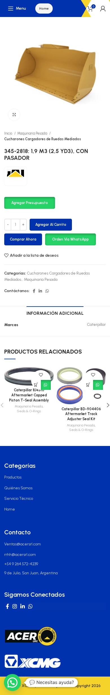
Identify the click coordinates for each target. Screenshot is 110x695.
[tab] (55, 312)
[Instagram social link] (15, 606)
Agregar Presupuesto (29, 203)
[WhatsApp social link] (47, 291)
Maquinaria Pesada (32, 133)
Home (44, 8)
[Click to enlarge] (14, 114)
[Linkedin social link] (40, 291)
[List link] (55, 477)
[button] (29, 202)
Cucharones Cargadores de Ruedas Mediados (42, 139)
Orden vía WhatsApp (70, 239)
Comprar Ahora (23, 239)
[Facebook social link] (34, 291)
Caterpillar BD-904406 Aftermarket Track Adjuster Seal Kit (81, 414)
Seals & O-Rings (29, 411)
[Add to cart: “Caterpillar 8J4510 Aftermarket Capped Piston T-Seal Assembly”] (36, 385)
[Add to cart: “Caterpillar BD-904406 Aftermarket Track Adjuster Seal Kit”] (88, 385)
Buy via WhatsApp (46, 385)
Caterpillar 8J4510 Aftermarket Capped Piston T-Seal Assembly (29, 395)
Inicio (8, 133)
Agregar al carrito (50, 224)
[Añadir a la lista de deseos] (41, 375)
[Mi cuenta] (103, 8)
